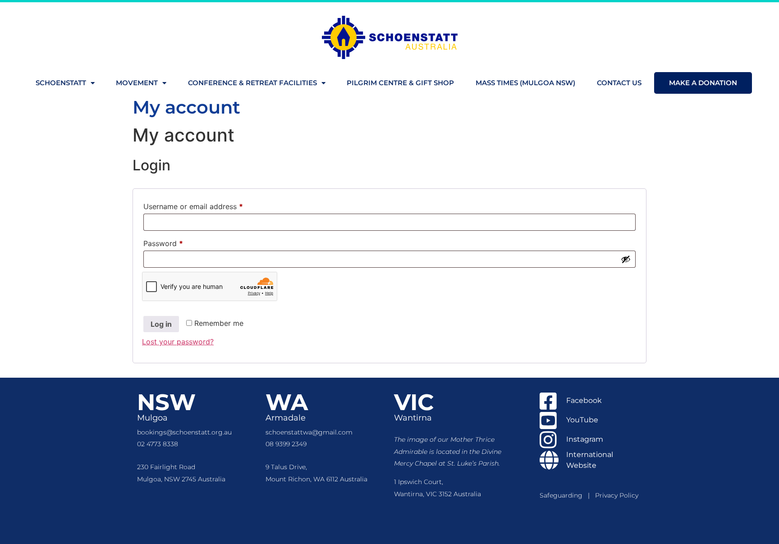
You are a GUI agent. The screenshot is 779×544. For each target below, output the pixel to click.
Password (178, 242)
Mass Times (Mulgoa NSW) (525, 82)
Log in (161, 324)
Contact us (619, 82)
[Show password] (626, 259)
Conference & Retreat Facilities (252, 82)
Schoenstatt (61, 82)
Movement (137, 82)
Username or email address (208, 205)
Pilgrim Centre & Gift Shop (400, 82)
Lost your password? (178, 341)
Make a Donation (703, 82)
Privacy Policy (616, 495)
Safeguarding (564, 495)
